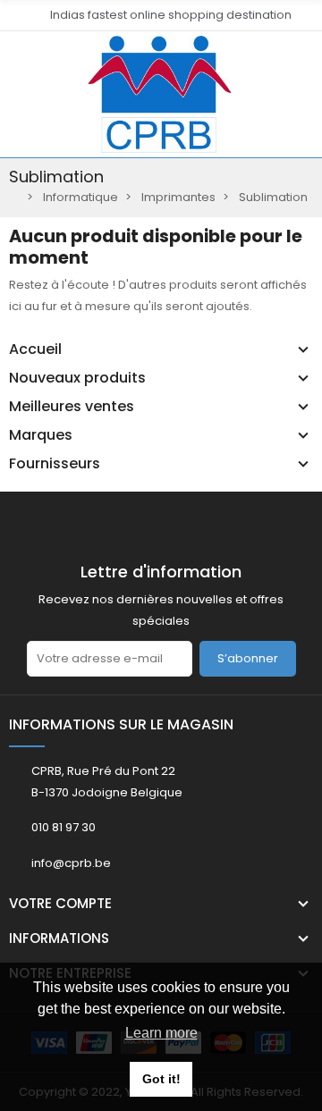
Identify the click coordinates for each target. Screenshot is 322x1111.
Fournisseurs (54, 464)
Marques (40, 435)
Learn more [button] (161, 1032)
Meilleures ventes (71, 407)
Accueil (35, 349)
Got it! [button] (161, 1079)
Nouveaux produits (77, 378)
